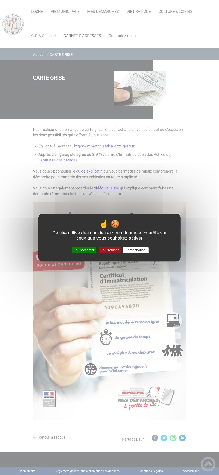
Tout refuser (110, 250)
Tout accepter (84, 250)
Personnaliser (135, 250)
